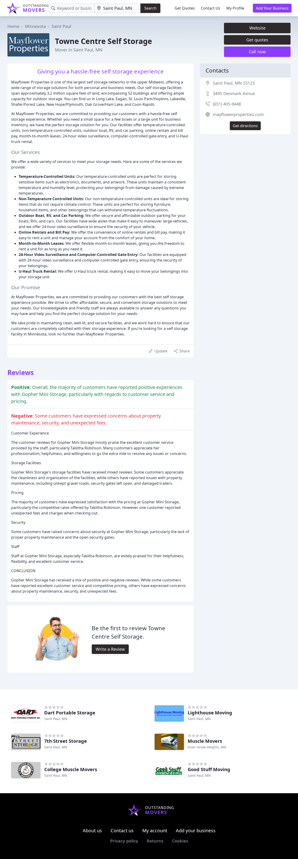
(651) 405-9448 (227, 104)
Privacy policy (124, 841)
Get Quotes (185, 8)
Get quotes (257, 40)
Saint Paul (61, 26)
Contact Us (210, 8)
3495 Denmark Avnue (234, 93)
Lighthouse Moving (210, 713)
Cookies (180, 841)
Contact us (122, 830)
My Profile (235, 8)
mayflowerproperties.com (238, 114)
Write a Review (110, 649)
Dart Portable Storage (69, 713)
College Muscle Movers (70, 769)
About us (92, 830)
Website (257, 28)
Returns (155, 841)
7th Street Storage (65, 741)
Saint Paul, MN (55, 718)
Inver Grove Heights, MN (207, 747)
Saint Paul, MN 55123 (234, 83)
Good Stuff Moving (209, 769)
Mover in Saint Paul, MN (78, 50)
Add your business (196, 830)
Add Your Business (272, 8)
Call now (257, 51)
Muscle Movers (205, 741)
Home (13, 26)
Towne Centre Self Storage (103, 41)
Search (150, 8)
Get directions (245, 125)
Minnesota (35, 26)
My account (154, 830)
